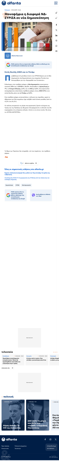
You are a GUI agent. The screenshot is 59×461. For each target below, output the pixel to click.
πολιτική (8, 396)
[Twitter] (56, 30)
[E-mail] (56, 51)
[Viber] (56, 40)
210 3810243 (50, 448)
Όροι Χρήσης (5, 446)
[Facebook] (56, 25)
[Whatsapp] (56, 46)
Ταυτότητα (18, 448)
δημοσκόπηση (9, 185)
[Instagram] (50, 439)
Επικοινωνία (5, 448)
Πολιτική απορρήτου (21, 446)
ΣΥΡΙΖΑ (17, 185)
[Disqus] (29, 226)
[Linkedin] (56, 35)
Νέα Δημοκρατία (26, 185)
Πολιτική (7, 10)
